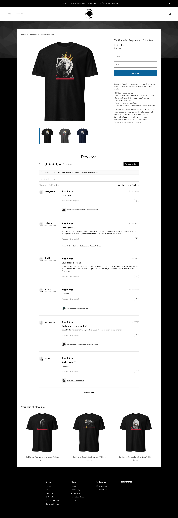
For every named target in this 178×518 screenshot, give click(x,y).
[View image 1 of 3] (47, 136)
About (73, 486)
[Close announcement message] (169, 3)
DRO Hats (50, 497)
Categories (33, 35)
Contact (74, 500)
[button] (74, 164)
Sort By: (121, 185)
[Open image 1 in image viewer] (65, 82)
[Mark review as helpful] (136, 200)
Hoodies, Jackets (52, 500)
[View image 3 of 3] (82, 136)
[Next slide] (106, 82)
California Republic (47, 35)
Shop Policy (75, 490)
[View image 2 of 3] (65, 136)
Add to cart (135, 73)
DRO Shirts (50, 493)
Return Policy (76, 493)
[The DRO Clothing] (89, 13)
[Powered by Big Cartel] (126, 481)
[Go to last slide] (24, 82)
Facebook (103, 490)
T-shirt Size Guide (77, 497)
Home (23, 35)
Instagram (103, 486)
